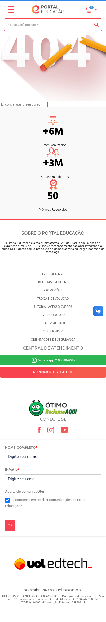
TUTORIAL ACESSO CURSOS (53, 307)
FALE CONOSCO (53, 315)
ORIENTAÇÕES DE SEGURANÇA (53, 339)
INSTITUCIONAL (53, 274)
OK (10, 526)
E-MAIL (12, 470)
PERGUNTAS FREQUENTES (53, 282)
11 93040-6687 (56, 360)
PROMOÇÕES (53, 290)
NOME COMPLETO (21, 448)
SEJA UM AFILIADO (53, 323)
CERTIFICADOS (53, 331)
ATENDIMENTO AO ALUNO (53, 372)
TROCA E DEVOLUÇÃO (53, 298)
